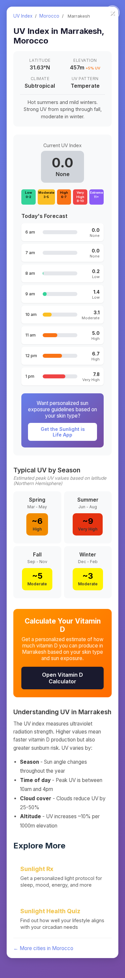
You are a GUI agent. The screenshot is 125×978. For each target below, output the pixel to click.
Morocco (49, 16)
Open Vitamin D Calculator (62, 678)
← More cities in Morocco (43, 948)
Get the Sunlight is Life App (63, 432)
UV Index (22, 16)
